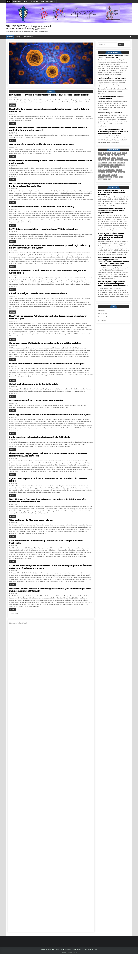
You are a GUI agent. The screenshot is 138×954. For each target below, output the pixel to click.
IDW (114, 162)
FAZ (112, 160)
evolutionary (102, 160)
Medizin (106, 167)
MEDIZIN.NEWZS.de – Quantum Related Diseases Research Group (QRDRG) (28, 27)
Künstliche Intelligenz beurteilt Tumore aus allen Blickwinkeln (38, 293)
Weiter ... (12, 105)
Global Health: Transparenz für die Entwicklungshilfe (33, 384)
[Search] (130, 37)
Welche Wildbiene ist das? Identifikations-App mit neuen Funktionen (41, 144)
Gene (105, 162)
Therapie (115, 177)
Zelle (109, 179)
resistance (121, 172)
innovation (101, 165)
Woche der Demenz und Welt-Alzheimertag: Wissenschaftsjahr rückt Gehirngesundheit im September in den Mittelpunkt (50, 589)
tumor (121, 177)
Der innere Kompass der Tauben (110, 113)
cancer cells (101, 155)
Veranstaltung (102, 179)
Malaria (100, 167)
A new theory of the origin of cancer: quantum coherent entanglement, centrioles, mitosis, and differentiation (112, 284)
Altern (100, 153)
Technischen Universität (104, 177)
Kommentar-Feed (103, 317)
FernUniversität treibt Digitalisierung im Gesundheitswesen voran (113, 56)
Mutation (112, 170)
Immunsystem (121, 162)
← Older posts (13, 613)
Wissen (25, 1)
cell (108, 155)
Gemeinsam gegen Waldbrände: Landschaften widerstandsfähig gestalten (45, 343)
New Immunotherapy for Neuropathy (112, 78)
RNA (99, 175)
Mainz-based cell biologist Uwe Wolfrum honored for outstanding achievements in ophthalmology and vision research (48, 129)
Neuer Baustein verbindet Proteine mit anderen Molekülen (36, 400)
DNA (99, 158)
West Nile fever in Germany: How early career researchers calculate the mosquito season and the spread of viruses (47, 500)
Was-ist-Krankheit (28, 37)
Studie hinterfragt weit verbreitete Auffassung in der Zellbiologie (39, 437)
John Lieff (108, 165)
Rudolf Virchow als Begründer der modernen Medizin (110, 97)
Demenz (116, 155)
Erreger (113, 158)
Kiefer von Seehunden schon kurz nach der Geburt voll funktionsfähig (41, 206)
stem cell (113, 175)
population (101, 172)
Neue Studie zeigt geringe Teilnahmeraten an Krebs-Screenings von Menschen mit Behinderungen (48, 317)
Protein (108, 172)
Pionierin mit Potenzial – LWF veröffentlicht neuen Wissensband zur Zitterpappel (46, 363)
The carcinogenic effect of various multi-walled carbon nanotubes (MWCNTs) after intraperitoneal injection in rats (111, 236)
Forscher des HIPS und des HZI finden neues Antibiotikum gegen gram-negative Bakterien (111, 211)
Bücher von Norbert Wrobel (18, 623)
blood (113, 153)
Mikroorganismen (103, 170)
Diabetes (122, 155)
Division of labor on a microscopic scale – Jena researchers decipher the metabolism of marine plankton (50, 161)
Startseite (10, 37)
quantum (114, 172)
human (110, 162)
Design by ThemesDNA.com (69, 952)
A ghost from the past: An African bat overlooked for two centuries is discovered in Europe (48, 479)
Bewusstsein (107, 153)
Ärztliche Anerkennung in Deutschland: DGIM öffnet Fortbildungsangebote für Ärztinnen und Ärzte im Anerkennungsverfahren (50, 566)
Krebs (114, 165)
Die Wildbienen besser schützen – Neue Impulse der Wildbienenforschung (43, 229)
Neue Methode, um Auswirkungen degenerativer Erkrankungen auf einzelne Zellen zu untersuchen (49, 110)
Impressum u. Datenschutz (48, 1)
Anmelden (101, 310)
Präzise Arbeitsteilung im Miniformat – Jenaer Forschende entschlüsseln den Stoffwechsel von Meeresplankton (45, 184)
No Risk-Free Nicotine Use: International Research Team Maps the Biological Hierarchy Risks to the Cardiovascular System (49, 246)
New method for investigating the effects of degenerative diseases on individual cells (49, 94)
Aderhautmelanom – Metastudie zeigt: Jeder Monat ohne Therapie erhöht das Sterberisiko (46, 541)
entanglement (106, 158)
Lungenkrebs (121, 165)
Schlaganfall (106, 175)
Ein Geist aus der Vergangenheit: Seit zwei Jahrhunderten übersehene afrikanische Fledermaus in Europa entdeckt (48, 454)
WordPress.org (102, 320)
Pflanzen (118, 170)
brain (118, 153)
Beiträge (18, 37)
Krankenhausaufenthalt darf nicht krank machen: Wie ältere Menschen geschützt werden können (48, 271)
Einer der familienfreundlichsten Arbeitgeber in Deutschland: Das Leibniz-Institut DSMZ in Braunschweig (113, 131)
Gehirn (100, 162)
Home (8, 1)
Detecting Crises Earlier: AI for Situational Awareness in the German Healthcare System (50, 414)
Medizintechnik (114, 167)
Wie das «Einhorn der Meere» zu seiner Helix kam (31, 520)
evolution (120, 158)
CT (112, 155)
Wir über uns (34, 1)
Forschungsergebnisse (121, 160)
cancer (124, 153)
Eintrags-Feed (102, 313)
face (108, 160)
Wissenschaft (17, 1)
